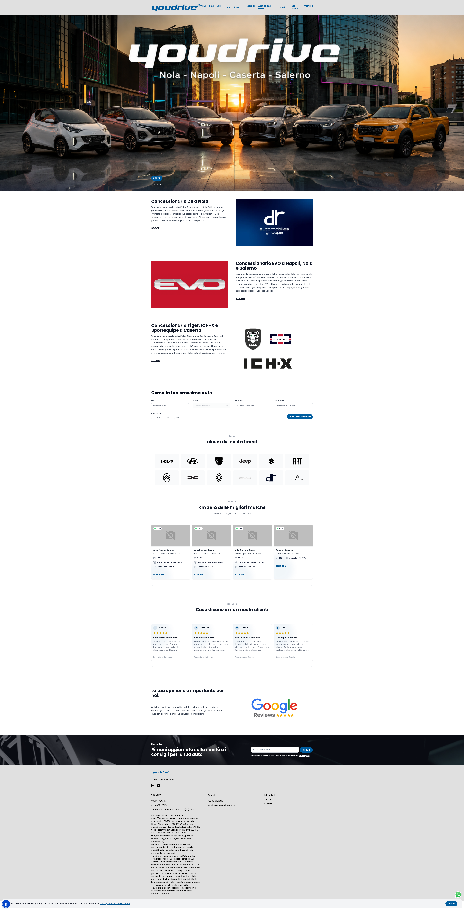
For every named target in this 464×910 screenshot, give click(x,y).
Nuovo (203, 5)
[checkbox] (152, 418)
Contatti (308, 5)
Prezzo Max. (280, 400)
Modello (196, 400)
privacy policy (304, 755)
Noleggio (251, 5)
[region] (232, 556)
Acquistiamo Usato (264, 7)
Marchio (154, 400)
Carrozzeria (238, 400)
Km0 (211, 5)
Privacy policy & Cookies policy (115, 903)
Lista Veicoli (269, 795)
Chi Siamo (295, 7)
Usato (220, 5)
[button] (5, 904)
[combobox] (170, 405)
